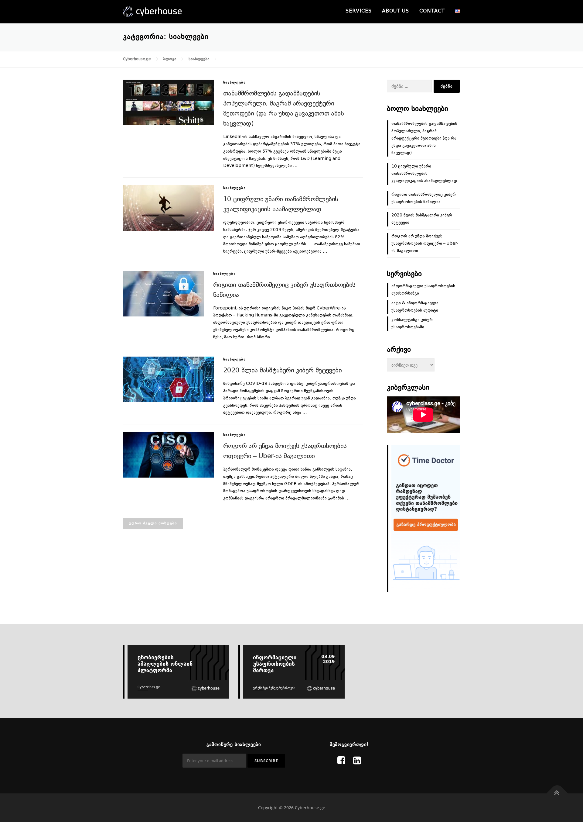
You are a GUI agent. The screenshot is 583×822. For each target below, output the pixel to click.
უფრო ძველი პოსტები (153, 523)
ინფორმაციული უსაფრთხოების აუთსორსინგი (423, 289)
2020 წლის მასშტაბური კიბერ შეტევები (282, 370)
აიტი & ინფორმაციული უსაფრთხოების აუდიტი (414, 307)
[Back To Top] (557, 793)
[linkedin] (357, 761)
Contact (432, 11)
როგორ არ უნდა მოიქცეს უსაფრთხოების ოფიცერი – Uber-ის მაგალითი (425, 243)
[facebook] (341, 761)
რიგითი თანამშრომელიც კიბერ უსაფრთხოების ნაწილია (423, 198)
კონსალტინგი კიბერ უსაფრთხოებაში (412, 323)
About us (395, 11)
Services (359, 11)
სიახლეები (234, 83)
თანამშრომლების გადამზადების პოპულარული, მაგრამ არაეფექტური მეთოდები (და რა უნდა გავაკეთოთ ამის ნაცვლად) (424, 138)
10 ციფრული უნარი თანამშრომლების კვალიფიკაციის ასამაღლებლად (424, 173)
